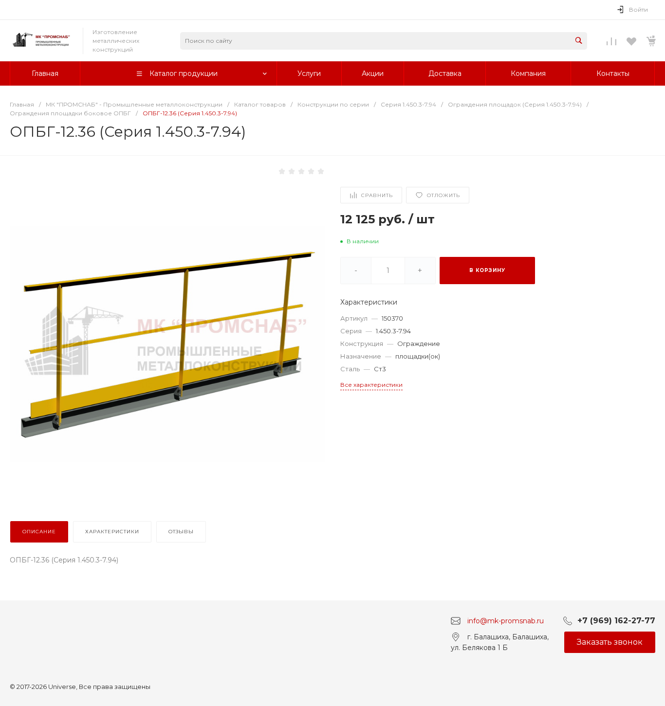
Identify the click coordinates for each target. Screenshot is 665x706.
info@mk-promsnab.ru (505, 620)
